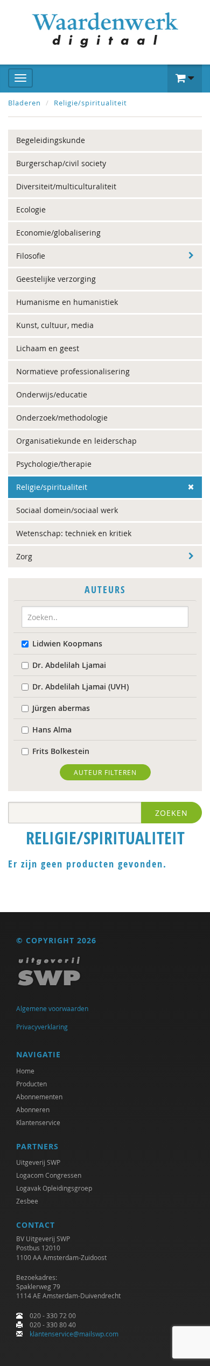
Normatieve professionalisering (73, 371)
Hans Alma (52, 729)
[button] (184, 79)
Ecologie (31, 209)
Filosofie (30, 256)
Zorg (24, 556)
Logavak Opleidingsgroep (54, 1188)
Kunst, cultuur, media (55, 325)
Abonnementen (39, 1096)
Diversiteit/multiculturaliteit (66, 186)
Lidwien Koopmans (67, 643)
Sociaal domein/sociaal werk (67, 510)
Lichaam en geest (47, 348)
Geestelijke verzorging (56, 279)
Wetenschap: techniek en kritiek (73, 533)
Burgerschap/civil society (61, 163)
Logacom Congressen (48, 1175)
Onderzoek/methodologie (62, 417)
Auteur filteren (105, 772)
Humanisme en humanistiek (67, 302)
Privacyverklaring (42, 1026)
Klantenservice (38, 1122)
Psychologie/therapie (54, 464)
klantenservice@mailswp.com (74, 1333)
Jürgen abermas (61, 708)
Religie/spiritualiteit (90, 103)
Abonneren (33, 1109)
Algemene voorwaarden (52, 1008)
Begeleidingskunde (50, 140)
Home (25, 1070)
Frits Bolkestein (60, 751)
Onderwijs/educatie (51, 394)
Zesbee (27, 1201)
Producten (31, 1083)
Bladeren (24, 103)
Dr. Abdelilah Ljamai (69, 665)
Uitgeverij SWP (38, 1162)
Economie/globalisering (58, 232)
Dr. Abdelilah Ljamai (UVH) (80, 686)
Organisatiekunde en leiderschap (76, 441)
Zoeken (171, 813)
